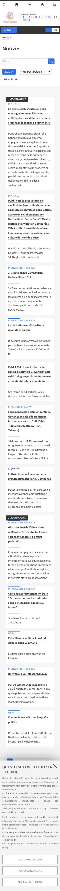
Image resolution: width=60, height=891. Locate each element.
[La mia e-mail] (55, 4)
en (55, 29)
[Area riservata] (42, 4)
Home (5, 37)
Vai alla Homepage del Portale (9, 17)
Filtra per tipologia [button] (31, 71)
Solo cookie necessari (30, 859)
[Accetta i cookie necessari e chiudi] (55, 765)
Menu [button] (7, 30)
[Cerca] (4, 4)
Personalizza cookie (30, 870)
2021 (6, 72)
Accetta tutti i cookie (30, 881)
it (49, 29)
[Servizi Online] (30, 4)
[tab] (49, 29)
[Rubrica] (17, 4)
